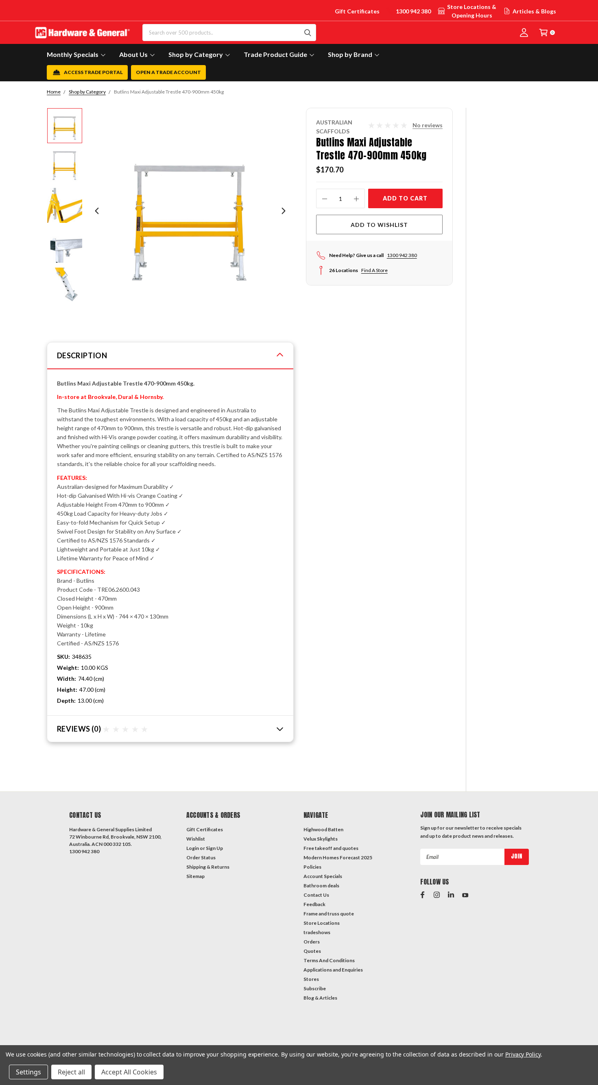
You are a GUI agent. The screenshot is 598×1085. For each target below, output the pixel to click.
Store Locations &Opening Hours (471, 11)
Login (192, 848)
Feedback (314, 904)
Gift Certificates (357, 11)
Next (283, 210)
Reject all (71, 1072)
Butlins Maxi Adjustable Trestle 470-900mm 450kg (169, 92)
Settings (28, 1072)
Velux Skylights (320, 839)
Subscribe (314, 988)
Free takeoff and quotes (330, 848)
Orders (311, 942)
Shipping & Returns (207, 867)
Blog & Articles (320, 998)
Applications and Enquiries (333, 970)
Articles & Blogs (534, 11)
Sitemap (195, 876)
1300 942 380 (413, 11)
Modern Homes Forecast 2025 (337, 857)
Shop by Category (87, 92)
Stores (311, 979)
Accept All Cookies (129, 1072)
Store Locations (321, 923)
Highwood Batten (323, 829)
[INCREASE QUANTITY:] (356, 198)
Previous (97, 210)
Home (54, 92)
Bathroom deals (321, 885)
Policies (312, 867)
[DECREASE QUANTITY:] (324, 198)
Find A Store (374, 270)
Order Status (201, 857)
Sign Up (214, 848)
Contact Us (316, 895)
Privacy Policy (523, 1054)
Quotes (312, 951)
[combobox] (229, 32)
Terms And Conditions (329, 960)
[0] (543, 32)
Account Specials (322, 876)
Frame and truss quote (328, 914)
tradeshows (316, 932)
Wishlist (195, 839)
